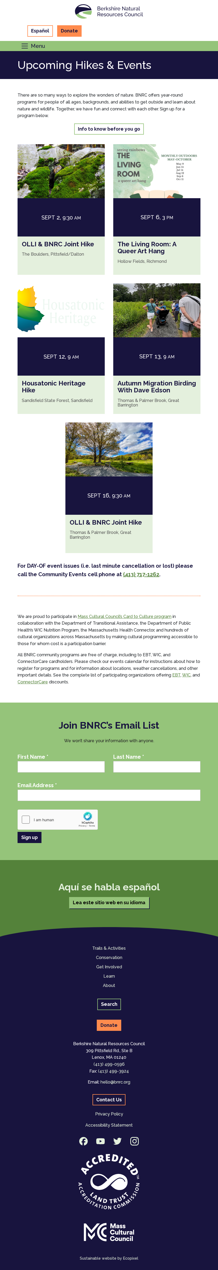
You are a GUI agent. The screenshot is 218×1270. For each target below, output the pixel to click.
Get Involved (109, 966)
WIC (186, 675)
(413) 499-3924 (113, 1071)
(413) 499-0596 (109, 1064)
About (109, 985)
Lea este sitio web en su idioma (109, 902)
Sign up (29, 837)
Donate (69, 31)
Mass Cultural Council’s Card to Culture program (124, 616)
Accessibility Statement (109, 1125)
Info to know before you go (109, 129)
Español (40, 31)
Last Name (128, 757)
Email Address (37, 785)
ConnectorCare (33, 681)
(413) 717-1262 (141, 574)
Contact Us (109, 1099)
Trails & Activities (109, 948)
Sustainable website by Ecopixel (109, 1258)
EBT (176, 675)
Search (109, 1004)
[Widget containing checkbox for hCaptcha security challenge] (58, 820)
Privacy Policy (109, 1114)
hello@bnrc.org (115, 1082)
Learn (109, 976)
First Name (33, 757)
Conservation (109, 957)
